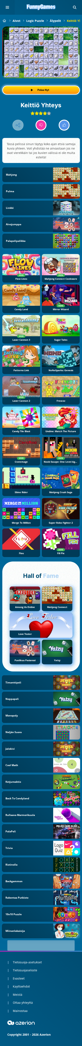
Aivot (16, 21)
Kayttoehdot (21, 986)
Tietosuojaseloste (25, 970)
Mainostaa (20, 1011)
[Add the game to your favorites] (72, 34)
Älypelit (55, 21)
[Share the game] (18, 125)
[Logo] (41, 7)
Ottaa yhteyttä (23, 1003)
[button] (74, 7)
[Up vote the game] (64, 125)
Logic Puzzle (35, 21)
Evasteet (19, 978)
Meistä (17, 995)
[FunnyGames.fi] (4, 21)
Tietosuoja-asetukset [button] (27, 962)
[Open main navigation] (7, 7)
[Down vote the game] (41, 125)
